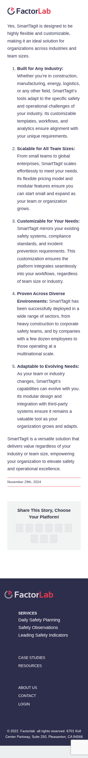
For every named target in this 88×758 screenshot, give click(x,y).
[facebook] (19, 717)
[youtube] (48, 717)
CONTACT (27, 696)
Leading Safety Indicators (43, 635)
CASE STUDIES (31, 658)
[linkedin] (29, 717)
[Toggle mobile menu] (79, 10)
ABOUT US (27, 688)
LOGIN (24, 704)
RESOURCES (30, 666)
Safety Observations (38, 627)
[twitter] (38, 717)
